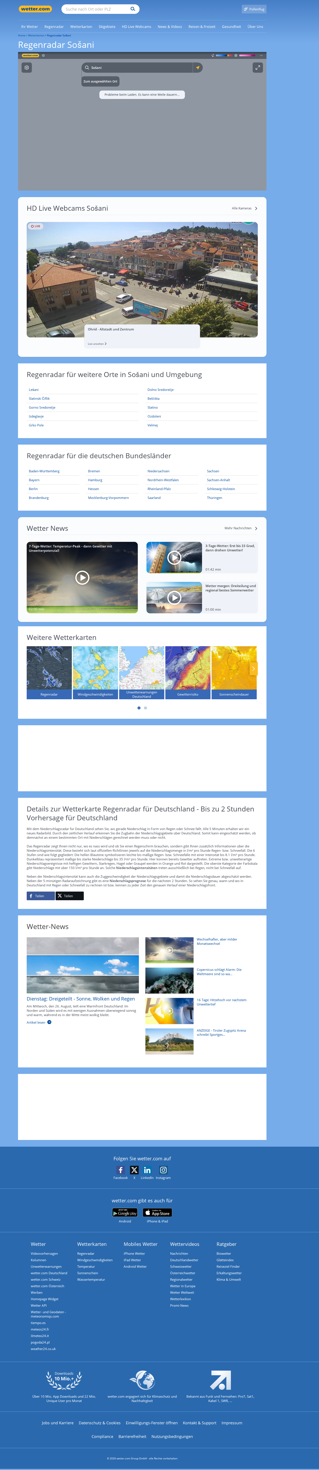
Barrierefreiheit (132, 1436)
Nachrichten (179, 1253)
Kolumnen (38, 1260)
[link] (29, 26)
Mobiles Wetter (141, 1244)
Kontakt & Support (199, 1422)
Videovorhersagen (44, 1253)
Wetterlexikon (180, 1299)
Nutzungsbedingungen (172, 1436)
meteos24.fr (40, 1329)
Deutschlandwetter (184, 1260)
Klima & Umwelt (229, 1279)
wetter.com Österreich (47, 1286)
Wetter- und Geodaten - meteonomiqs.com (48, 1314)
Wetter (38, 1244)
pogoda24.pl (40, 1342)
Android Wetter (135, 1266)
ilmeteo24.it (40, 1336)
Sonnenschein (87, 1273)
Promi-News (179, 1305)
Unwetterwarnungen (46, 1266)
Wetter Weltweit (182, 1292)
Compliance (102, 1436)
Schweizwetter (181, 1266)
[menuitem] (29, 26)
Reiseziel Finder (228, 1266)
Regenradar (85, 1253)
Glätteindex (225, 1260)
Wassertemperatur (91, 1279)
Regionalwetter (181, 1279)
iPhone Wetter (134, 1253)
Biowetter (224, 1253)
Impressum (232, 1422)
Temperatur (86, 1266)
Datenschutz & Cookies (100, 1422)
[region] (142, 121)
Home (21, 35)
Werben (37, 1292)
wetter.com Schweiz (46, 1279)
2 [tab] (145, 708)
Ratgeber (227, 1244)
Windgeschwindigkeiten (95, 1260)
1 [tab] (139, 708)
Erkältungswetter (229, 1273)
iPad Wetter (132, 1260)
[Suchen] (131, 9)
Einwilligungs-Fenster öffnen (152, 1422)
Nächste (254, 668)
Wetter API (39, 1305)
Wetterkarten (36, 35)
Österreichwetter (182, 1273)
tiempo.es (38, 1323)
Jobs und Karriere (58, 1422)
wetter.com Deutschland (49, 1273)
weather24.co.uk (43, 1349)
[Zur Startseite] (35, 9)
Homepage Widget (44, 1299)
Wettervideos (184, 1244)
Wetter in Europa (182, 1286)
